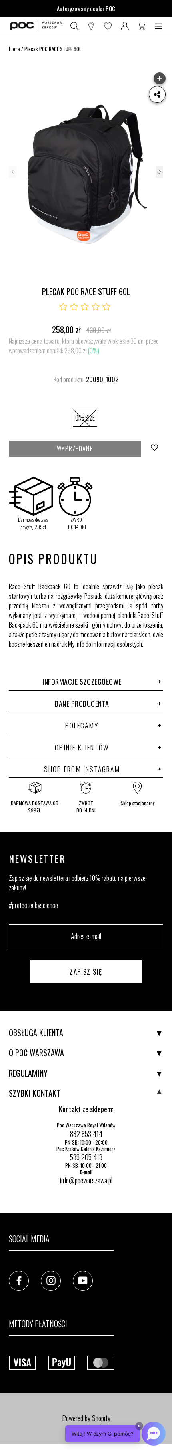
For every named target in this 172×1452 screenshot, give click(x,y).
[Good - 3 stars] (85, 307)
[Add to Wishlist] (155, 449)
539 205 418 (86, 1157)
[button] (159, 172)
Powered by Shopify (86, 1418)
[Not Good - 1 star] (63, 307)
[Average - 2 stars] (74, 307)
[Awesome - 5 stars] (106, 307)
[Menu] (158, 26)
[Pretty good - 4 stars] (96, 307)
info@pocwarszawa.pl (86, 1180)
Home (14, 49)
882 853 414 (86, 1134)
